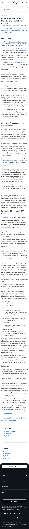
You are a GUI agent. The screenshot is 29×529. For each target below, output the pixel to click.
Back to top (13, 518)
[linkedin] (7, 514)
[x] (2, 514)
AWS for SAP (4, 15)
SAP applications (18, 418)
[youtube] (14, 514)
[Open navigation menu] (2, 3)
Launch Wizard (20, 62)
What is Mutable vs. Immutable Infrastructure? (15, 160)
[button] (8, 9)
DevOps (20, 417)
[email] (19, 514)
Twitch (7, 457)
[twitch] (12, 514)
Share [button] (10, 32)
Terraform (13, 420)
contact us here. (8, 412)
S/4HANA (8, 418)
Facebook (7, 453)
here (5, 98)
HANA (24, 417)
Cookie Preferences (17, 522)
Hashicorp (3, 418)
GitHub (11, 50)
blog (2, 102)
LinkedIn (7, 455)
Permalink (4, 32)
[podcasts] (17, 514)
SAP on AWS (8, 420)
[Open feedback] (27, 264)
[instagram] (10, 514)
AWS (5, 417)
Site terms (9, 522)
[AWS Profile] (26, 2)
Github (11, 380)
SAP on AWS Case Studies (9, 431)
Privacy (3, 522)
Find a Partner (6, 436)
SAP (13, 418)
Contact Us (6, 435)
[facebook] (5, 514)
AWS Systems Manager (8, 217)
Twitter (7, 451)
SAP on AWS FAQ (7, 433)
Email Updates (8, 458)
